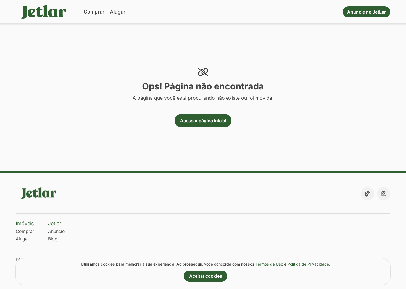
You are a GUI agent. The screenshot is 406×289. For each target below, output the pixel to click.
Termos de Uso (269, 264)
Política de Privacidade (308, 264)
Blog (52, 239)
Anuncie (56, 231)
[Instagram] (383, 193)
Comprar (94, 12)
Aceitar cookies (205, 276)
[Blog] (367, 193)
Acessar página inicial (203, 120)
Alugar (117, 12)
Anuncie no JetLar (366, 12)
